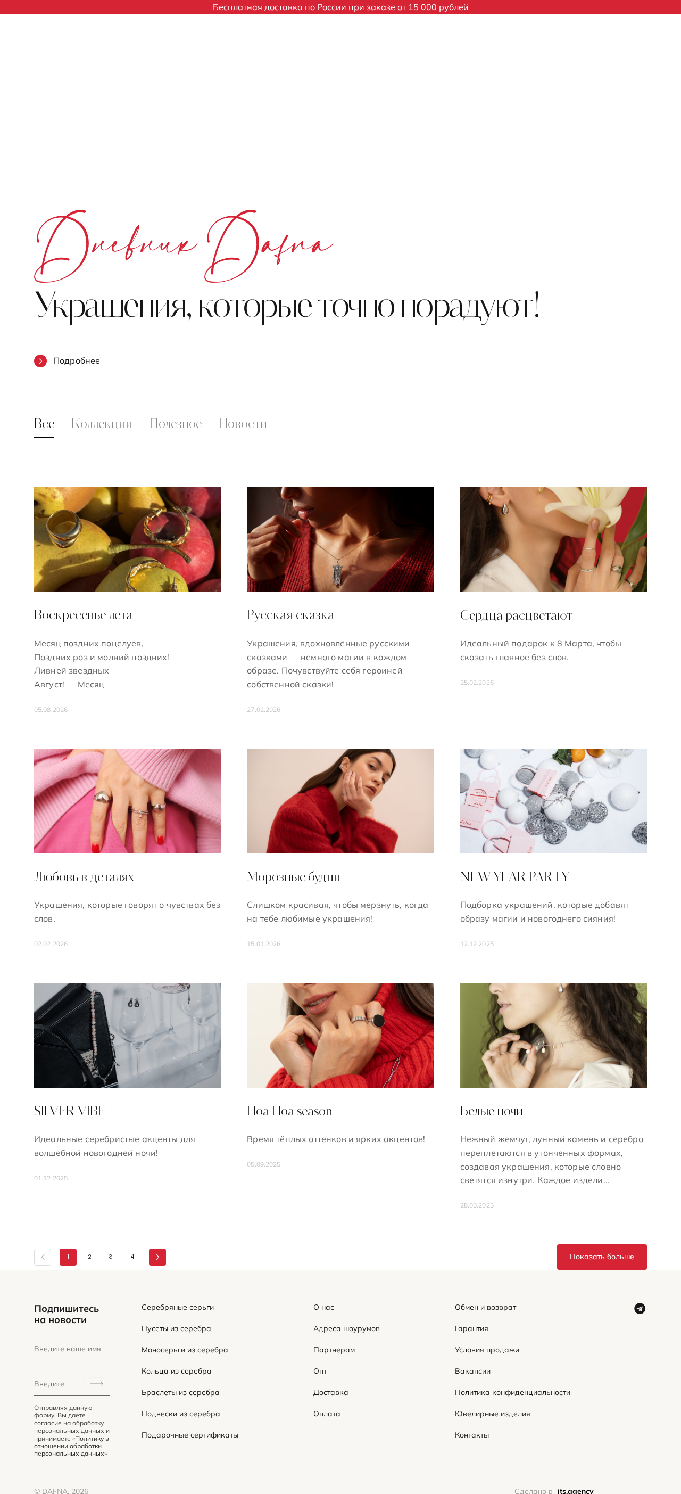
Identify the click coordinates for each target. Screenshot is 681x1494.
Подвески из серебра (181, 1413)
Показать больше (602, 1256)
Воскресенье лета (83, 616)
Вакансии (473, 1371)
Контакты (472, 1435)
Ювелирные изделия (492, 1413)
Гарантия (471, 1328)
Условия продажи (487, 1350)
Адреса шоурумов (346, 1328)
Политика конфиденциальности (512, 1392)
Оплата (326, 1413)
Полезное (176, 424)
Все (44, 424)
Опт (320, 1371)
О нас (323, 1307)
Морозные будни (293, 878)
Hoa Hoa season (290, 1112)
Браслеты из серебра (181, 1392)
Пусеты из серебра (176, 1328)
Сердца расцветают (516, 616)
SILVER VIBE (69, 1112)
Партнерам (334, 1350)
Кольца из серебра (177, 1371)
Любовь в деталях (84, 878)
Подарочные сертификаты (190, 1435)
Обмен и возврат (485, 1307)
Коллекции (101, 424)
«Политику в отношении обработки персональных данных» (71, 1446)
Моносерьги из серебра (185, 1350)
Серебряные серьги (178, 1307)
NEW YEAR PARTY (514, 878)
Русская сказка (290, 616)
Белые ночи (491, 1112)
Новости (243, 424)
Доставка (330, 1392)
